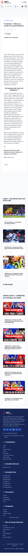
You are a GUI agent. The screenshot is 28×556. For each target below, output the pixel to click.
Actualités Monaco (7, 487)
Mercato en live (6, 467)
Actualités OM (6, 477)
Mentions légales (7, 513)
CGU (4, 515)
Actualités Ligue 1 (9, 20)
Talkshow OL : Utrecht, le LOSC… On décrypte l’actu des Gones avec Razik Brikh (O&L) (14, 321)
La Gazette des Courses (9, 527)
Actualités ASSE (7, 479)
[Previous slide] (2, 6)
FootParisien (6, 497)
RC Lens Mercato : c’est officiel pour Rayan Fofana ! (13, 222)
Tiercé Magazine (7, 533)
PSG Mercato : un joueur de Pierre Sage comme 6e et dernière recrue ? (14, 248)
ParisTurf (5, 525)
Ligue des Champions (8, 455)
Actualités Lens (6, 483)
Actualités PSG (6, 475)
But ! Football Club (11, 29)
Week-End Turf (6, 529)
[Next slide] (26, 6)
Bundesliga (5, 453)
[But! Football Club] (6, 2)
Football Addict (6, 499)
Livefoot (5, 495)
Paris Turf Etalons (7, 537)
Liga (4, 447)
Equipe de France (7, 459)
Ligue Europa (6, 457)
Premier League (7, 449)
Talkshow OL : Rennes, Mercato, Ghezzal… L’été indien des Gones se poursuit (13, 374)
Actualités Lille (6, 485)
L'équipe (5, 511)
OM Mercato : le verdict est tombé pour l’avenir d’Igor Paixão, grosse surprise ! (14, 275)
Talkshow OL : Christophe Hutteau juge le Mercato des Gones (14, 399)
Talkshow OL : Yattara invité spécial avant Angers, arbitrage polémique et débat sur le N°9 (13, 347)
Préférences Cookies (14, 517)
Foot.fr (4, 501)
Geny (4, 535)
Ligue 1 (6, 164)
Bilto (4, 531)
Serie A (4, 451)
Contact (5, 509)
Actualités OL (6, 481)
